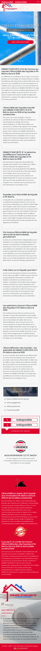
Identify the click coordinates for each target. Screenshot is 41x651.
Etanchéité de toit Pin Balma (17, 637)
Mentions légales (32, 646)
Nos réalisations (20, 42)
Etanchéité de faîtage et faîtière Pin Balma (17, 619)
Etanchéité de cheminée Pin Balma (25, 639)
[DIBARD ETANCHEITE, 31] (11, 7)
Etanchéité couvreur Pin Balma (18, 630)
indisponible (7, 2)
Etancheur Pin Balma (23, 625)
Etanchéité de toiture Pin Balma (18, 623)
